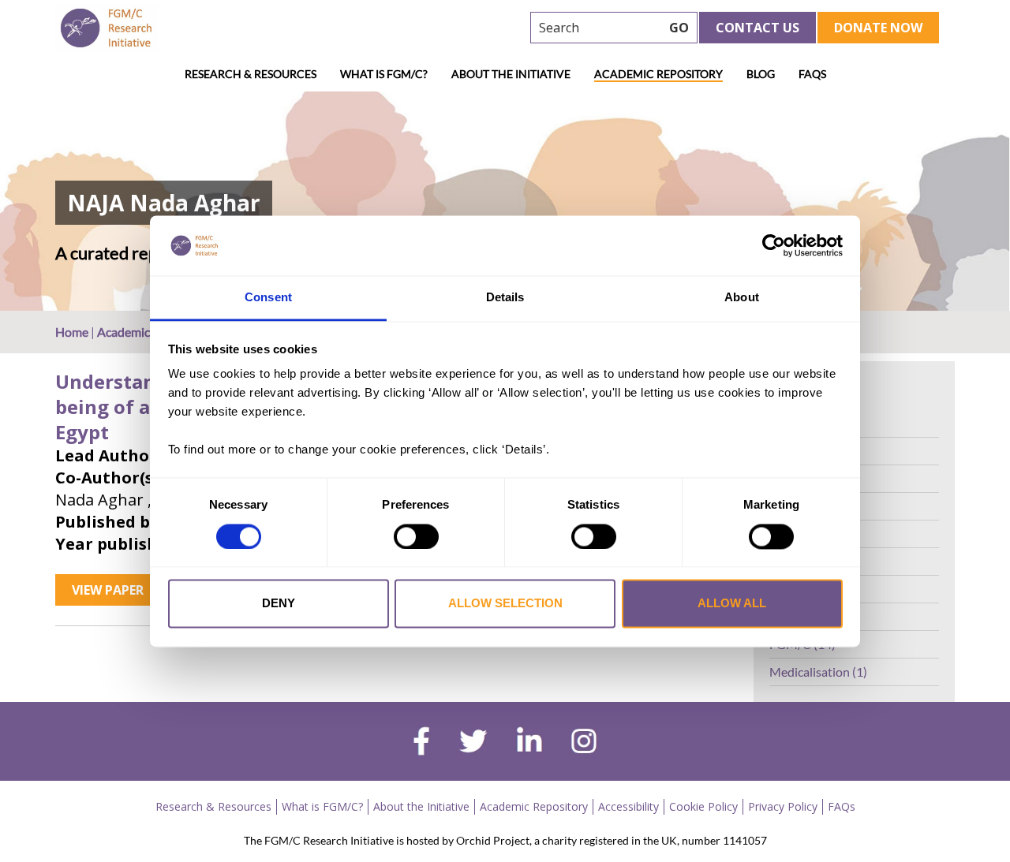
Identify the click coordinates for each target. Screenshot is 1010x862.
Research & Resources (250, 73)
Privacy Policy (782, 806)
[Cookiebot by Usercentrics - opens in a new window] (774, 245)
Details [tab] (505, 297)
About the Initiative (510, 73)
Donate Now (878, 27)
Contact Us (757, 27)
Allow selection (505, 603)
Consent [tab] (268, 297)
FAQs (812, 73)
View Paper (108, 590)
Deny (278, 603)
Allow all (732, 603)
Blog (760, 73)
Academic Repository (658, 73)
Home (71, 331)
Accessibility (628, 806)
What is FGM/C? (384, 73)
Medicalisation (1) (818, 671)
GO (679, 27)
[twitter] (473, 743)
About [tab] (741, 297)
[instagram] (584, 743)
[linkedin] (529, 743)
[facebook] (421, 743)
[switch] (416, 536)
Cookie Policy (703, 806)
